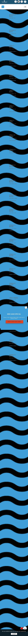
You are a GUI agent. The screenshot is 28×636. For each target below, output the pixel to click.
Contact (19, 24)
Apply (12, 24)
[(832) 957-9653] (15, 1)
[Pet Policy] (18, 1)
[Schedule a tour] (22, 1)
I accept (14, 633)
